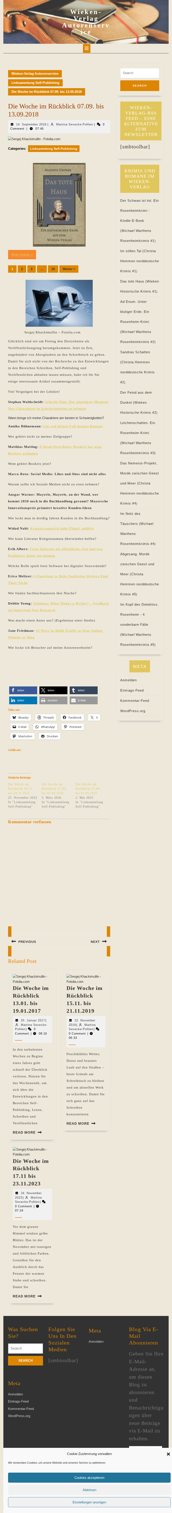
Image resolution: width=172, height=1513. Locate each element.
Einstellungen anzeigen (89, 1502)
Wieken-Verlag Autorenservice (86, 21)
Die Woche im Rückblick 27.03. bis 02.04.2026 (54, 789)
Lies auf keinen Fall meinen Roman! (73, 426)
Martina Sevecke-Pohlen (74, 124)
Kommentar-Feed (134, 700)
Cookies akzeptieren (89, 1478)
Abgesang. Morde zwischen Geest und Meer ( (137, 564)
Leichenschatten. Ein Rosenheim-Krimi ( (137, 433)
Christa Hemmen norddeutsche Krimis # (139, 261)
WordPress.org (132, 711)
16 (53, 269)
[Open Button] (87, 48)
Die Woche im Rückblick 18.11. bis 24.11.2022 (20, 789)
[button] (168, 1454)
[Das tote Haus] (59, 205)
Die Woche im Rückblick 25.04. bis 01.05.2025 (88, 789)
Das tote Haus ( (133, 281)
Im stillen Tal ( (132, 251)
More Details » (22, 254)
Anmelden (128, 680)
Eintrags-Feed (132, 690)
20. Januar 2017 (33, 1020)
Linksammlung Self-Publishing (35, 83)
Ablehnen (89, 1490)
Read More (24, 1132)
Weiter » (69, 269)
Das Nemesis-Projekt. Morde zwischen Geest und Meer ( (139, 473)
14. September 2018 (31, 124)
